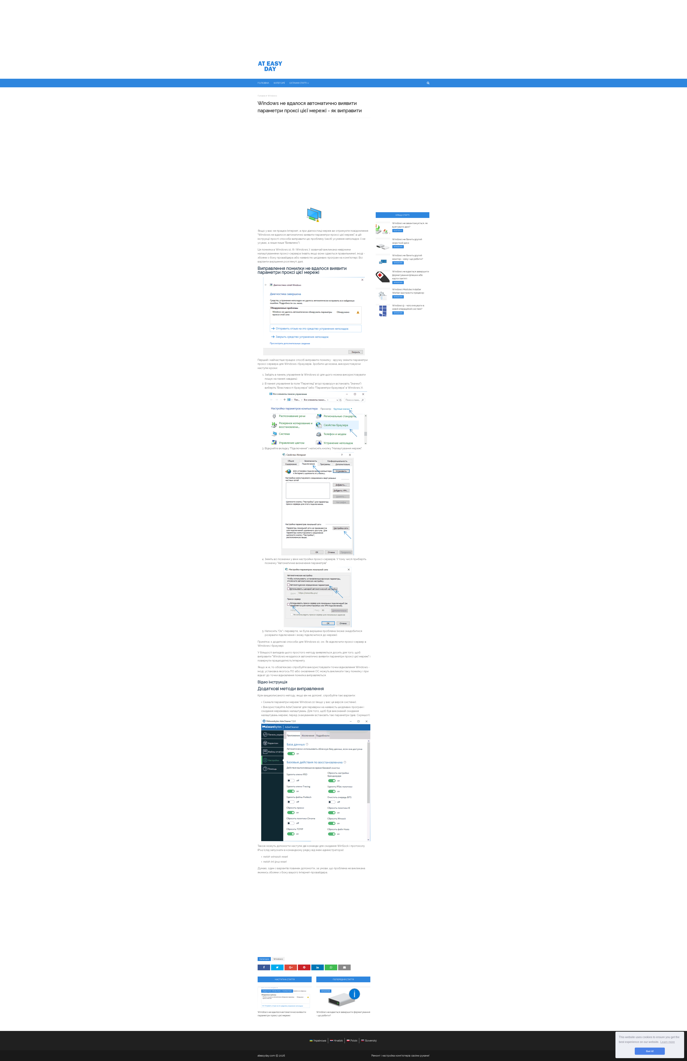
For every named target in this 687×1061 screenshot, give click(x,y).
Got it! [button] (650, 1051)
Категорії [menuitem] (279, 83)
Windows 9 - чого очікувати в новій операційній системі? (408, 307)
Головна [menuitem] (263, 83)
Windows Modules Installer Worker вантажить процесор (408, 291)
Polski (353, 1040)
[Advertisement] (343, 27)
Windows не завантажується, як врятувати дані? (410, 225)
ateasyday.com (266, 1055)
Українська (319, 1040)
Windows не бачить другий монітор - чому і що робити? (407, 257)
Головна (261, 95)
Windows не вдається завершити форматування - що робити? (343, 1014)
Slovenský (371, 1040)
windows (272, 95)
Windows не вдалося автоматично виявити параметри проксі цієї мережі (282, 1014)
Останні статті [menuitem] (298, 83)
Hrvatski (338, 1040)
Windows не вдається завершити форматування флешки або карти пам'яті (410, 275)
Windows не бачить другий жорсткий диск (407, 241)
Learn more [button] (667, 1041)
